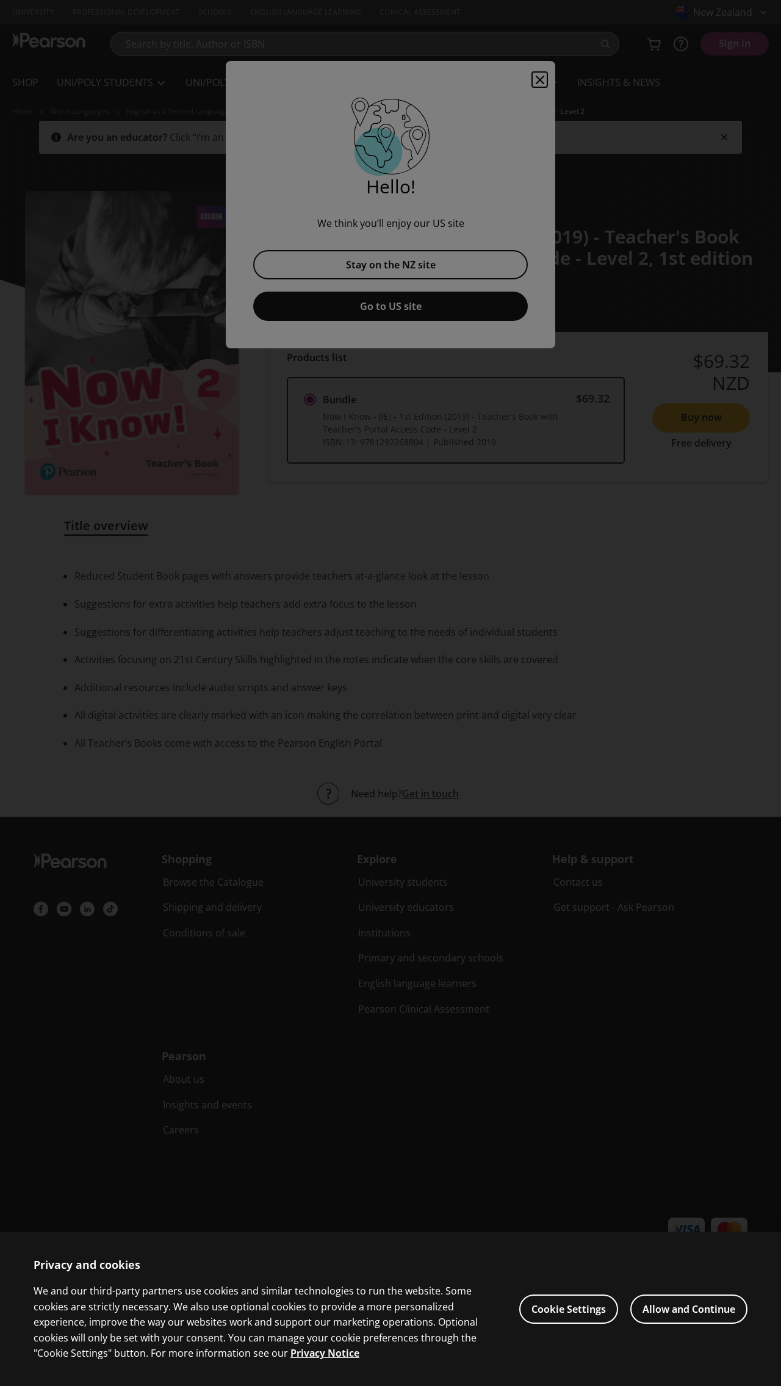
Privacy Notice (324, 1353)
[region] (390, 1309)
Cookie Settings (568, 1309)
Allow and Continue (688, 1309)
